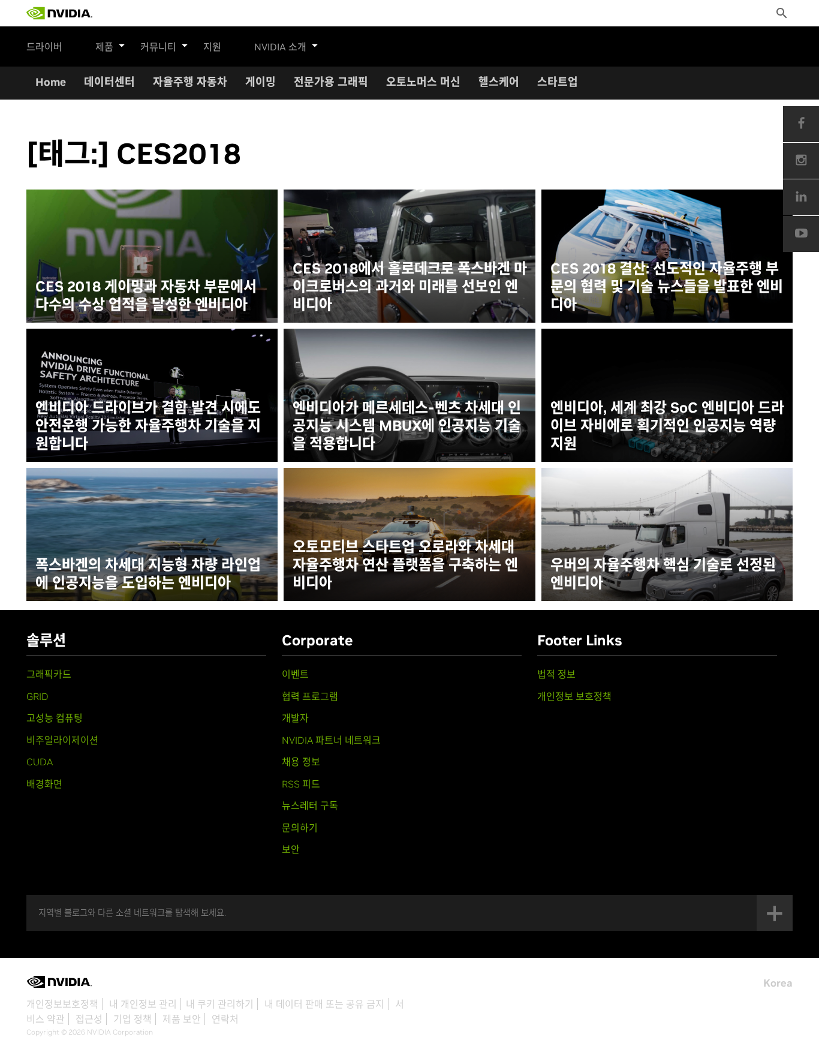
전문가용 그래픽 (331, 82)
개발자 (295, 718)
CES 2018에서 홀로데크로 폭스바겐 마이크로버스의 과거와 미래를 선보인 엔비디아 (410, 287)
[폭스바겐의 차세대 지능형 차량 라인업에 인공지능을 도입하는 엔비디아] (152, 534)
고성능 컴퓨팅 (54, 718)
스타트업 (557, 82)
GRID (37, 696)
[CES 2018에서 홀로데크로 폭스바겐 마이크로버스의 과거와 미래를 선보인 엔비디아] (409, 256)
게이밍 (260, 82)
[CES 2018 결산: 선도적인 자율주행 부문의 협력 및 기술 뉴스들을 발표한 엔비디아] (667, 256)
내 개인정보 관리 (143, 1004)
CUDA (39, 762)
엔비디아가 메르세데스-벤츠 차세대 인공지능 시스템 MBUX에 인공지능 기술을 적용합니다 (407, 426)
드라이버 (44, 47)
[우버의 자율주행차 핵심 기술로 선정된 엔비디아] (667, 534)
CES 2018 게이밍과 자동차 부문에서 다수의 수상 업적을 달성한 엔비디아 (146, 296)
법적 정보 (556, 674)
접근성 (89, 1019)
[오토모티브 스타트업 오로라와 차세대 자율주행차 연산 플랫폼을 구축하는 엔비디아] (409, 534)
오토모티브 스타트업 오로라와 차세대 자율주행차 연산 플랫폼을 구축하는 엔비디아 (405, 565)
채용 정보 (301, 762)
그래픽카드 (48, 674)
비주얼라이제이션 (62, 740)
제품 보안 (181, 1019)
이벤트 (295, 674)
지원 (212, 47)
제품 (104, 47)
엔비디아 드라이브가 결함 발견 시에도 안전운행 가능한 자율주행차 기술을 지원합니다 (148, 426)
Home (50, 82)
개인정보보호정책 (62, 1004)
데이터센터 (109, 82)
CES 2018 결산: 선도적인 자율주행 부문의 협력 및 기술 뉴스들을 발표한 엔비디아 (666, 287)
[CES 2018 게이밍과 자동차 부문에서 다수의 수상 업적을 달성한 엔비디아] (152, 256)
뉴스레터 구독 (310, 805)
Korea (778, 983)
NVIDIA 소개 (280, 47)
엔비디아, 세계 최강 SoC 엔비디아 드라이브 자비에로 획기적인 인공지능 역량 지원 (667, 426)
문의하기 (300, 828)
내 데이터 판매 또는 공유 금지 (324, 1004)
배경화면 (44, 784)
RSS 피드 (301, 784)
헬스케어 (498, 82)
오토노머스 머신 (423, 82)
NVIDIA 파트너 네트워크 (331, 740)
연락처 (225, 1019)
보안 (291, 849)
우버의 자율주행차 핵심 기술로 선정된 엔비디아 (663, 574)
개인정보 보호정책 (574, 696)
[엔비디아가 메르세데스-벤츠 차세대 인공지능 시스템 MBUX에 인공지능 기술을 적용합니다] (409, 395)
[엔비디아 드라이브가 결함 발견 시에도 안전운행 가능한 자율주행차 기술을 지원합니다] (152, 395)
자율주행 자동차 (190, 82)
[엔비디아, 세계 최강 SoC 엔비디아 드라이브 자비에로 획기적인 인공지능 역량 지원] (667, 395)
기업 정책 (132, 1019)
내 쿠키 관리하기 (220, 1004)
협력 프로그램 (310, 696)
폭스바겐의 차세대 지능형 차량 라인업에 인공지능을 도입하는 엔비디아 (148, 574)
